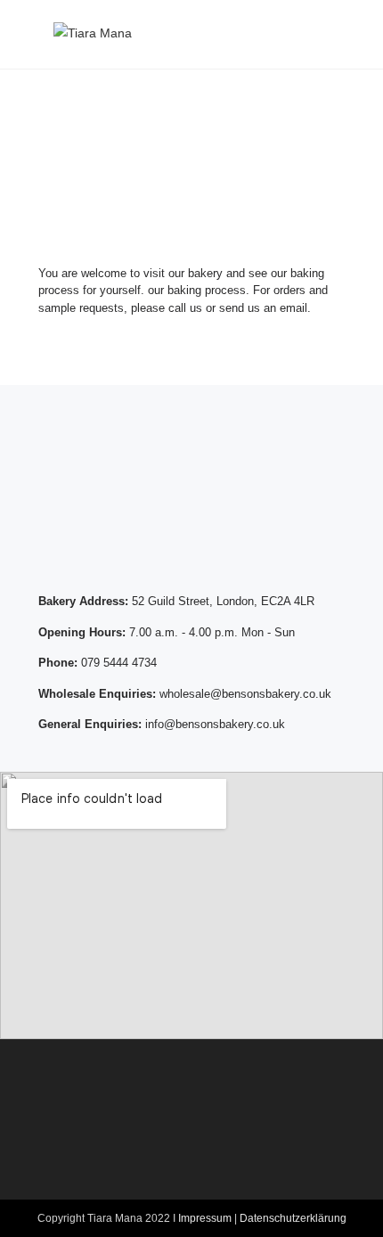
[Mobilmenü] (322, 34)
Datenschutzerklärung (293, 1218)
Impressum (205, 1218)
